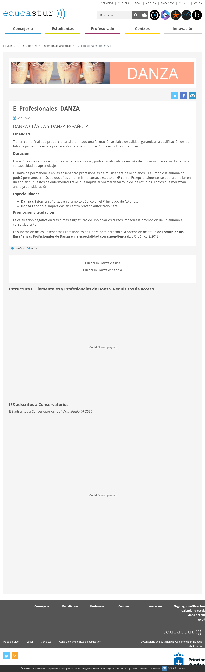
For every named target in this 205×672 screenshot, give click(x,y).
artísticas (20, 248)
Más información (176, 668)
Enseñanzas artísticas (56, 46)
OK (164, 668)
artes (34, 248)
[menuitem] (107, 3)
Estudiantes (29, 46)
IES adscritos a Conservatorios (32, 411)
